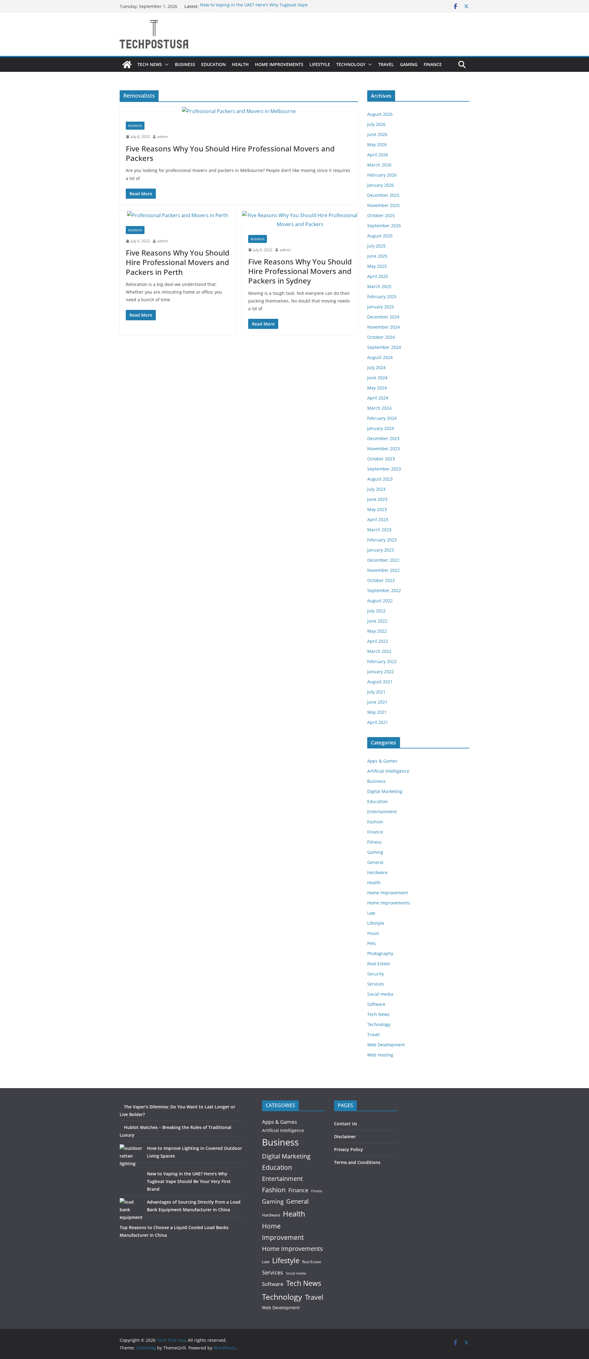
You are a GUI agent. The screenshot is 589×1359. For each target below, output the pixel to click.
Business (185, 64)
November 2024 (383, 327)
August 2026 (380, 114)
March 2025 (379, 286)
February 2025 (382, 296)
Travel (386, 64)
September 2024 (384, 347)
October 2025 (381, 215)
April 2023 (377, 519)
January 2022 (380, 671)
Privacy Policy (348, 1149)
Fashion (375, 822)
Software (376, 1004)
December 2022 (383, 560)
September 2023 (384, 469)
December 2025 (383, 195)
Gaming (409, 64)
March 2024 (379, 408)
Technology (350, 64)
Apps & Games (382, 761)
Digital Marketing (384, 791)
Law (371, 913)
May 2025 (377, 266)
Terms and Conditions (357, 1162)
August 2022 (380, 600)
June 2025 (377, 256)
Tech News (149, 64)
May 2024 (377, 388)
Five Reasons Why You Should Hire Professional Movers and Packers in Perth (177, 262)
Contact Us (345, 1124)
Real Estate (378, 964)
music (373, 933)
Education (213, 64)
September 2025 (384, 225)
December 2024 (383, 317)
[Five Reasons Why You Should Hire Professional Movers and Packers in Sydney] (300, 220)
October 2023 (381, 459)
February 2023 (382, 540)
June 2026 (377, 134)
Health (240, 64)
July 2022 (376, 611)
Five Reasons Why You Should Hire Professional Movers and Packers (230, 153)
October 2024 (381, 337)
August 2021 (380, 682)
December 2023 (383, 438)
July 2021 (376, 692)
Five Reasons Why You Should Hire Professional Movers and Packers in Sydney (300, 271)
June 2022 (377, 621)
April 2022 (377, 641)
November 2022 (383, 570)
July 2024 (376, 367)
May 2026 (377, 144)
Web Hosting (380, 1055)
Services (375, 984)
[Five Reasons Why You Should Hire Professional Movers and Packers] (239, 111)
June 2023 (377, 499)
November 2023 (383, 448)
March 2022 (379, 651)
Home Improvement (387, 893)
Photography (380, 953)
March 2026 (379, 165)
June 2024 (377, 378)
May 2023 (377, 509)
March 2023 (379, 530)
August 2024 (380, 357)
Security (375, 974)
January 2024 (380, 428)
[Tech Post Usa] (127, 64)
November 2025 (383, 205)
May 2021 (377, 712)
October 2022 (381, 580)
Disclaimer (345, 1136)
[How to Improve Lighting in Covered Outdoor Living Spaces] (131, 1155)
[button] (165, 64)
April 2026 (377, 155)
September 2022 (384, 590)
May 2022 (377, 631)
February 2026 (382, 175)
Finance (433, 64)
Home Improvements (279, 64)
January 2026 (380, 185)
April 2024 (377, 398)
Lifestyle (320, 64)
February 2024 (382, 418)
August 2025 (380, 236)
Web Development (386, 1045)
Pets (371, 943)
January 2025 (380, 307)
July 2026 (376, 124)
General (375, 862)
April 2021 (377, 722)
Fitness (374, 842)
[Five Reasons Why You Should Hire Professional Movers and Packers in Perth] (178, 215)
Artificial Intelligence (388, 771)
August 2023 (380, 479)
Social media (380, 994)
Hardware (377, 872)
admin (162, 136)
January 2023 (380, 550)
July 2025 (376, 246)
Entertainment (382, 811)
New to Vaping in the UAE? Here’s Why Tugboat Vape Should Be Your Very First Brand (254, 9)
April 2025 (377, 276)
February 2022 (382, 661)
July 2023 (376, 489)
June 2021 (377, 702)
